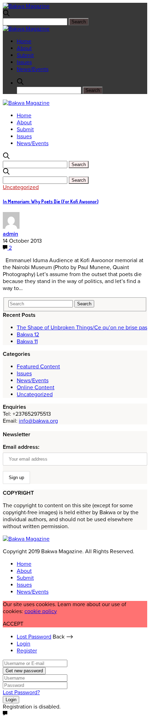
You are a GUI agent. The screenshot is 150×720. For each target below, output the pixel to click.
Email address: (21, 447)
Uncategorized (21, 187)
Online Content (35, 387)
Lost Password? (21, 692)
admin (10, 233)
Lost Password (34, 636)
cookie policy (40, 611)
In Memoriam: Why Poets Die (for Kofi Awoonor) (50, 201)
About (24, 48)
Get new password (24, 670)
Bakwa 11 (27, 341)
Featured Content (38, 366)
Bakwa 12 (28, 334)
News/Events (32, 69)
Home (24, 41)
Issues (24, 62)
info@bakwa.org (38, 420)
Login (23, 643)
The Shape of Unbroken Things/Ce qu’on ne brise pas (82, 327)
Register (27, 650)
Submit (25, 55)
